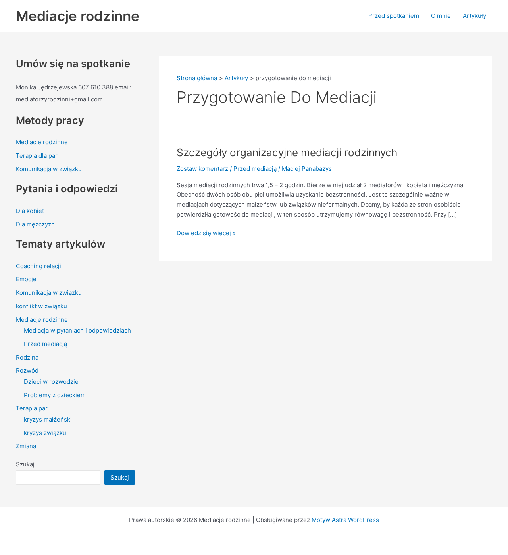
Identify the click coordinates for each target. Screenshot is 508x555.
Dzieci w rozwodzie (51, 381)
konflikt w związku (41, 306)
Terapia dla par (37, 155)
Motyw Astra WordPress (345, 520)
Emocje (26, 279)
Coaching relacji (38, 266)
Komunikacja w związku (49, 169)
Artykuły (474, 15)
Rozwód (27, 370)
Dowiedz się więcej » (206, 232)
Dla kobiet (30, 211)
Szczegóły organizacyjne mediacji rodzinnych (287, 152)
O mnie (441, 15)
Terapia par (32, 408)
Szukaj (25, 464)
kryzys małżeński (48, 419)
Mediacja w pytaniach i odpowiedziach (77, 330)
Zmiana (26, 446)
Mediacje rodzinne (77, 16)
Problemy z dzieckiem (55, 395)
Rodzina (27, 357)
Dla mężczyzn (35, 224)
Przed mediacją (45, 344)
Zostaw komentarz (202, 168)
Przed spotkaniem (393, 15)
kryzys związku (45, 433)
